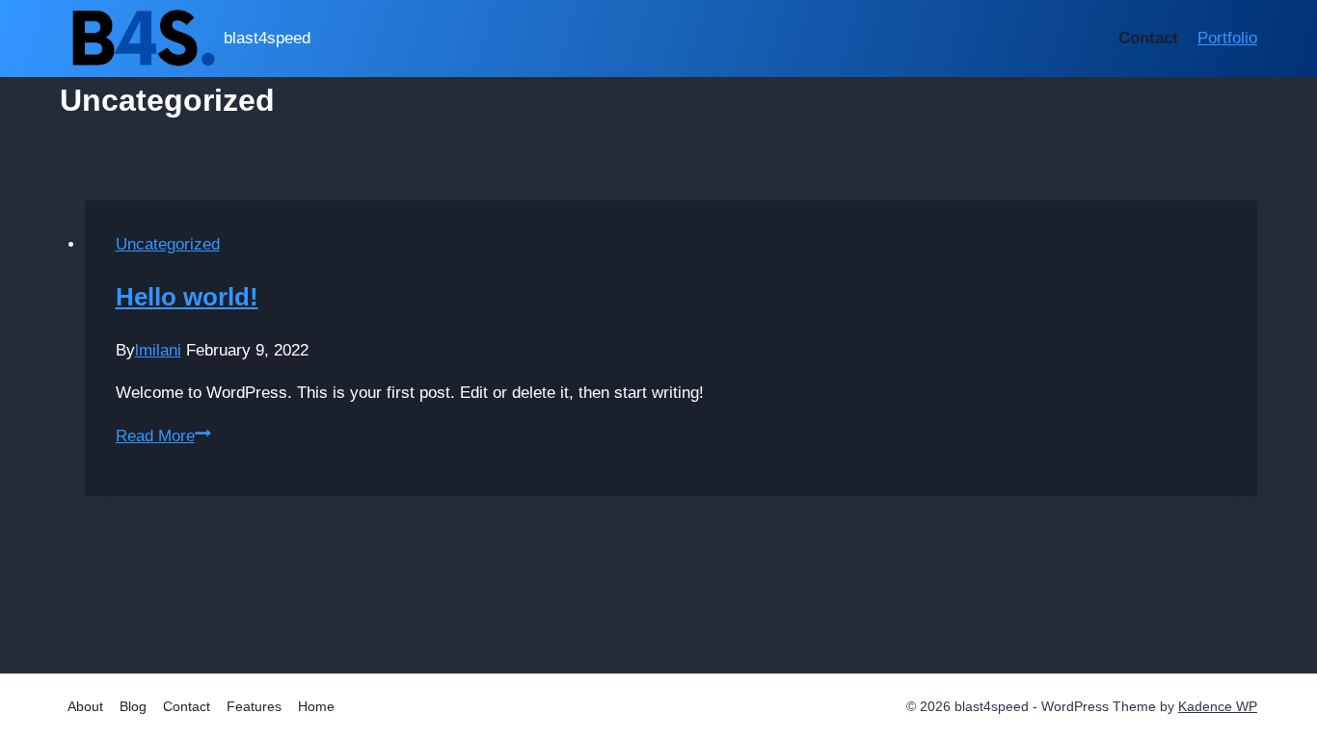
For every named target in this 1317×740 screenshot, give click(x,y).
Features (254, 706)
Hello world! (187, 296)
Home (316, 706)
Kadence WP (1217, 706)
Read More (163, 436)
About (85, 706)
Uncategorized (168, 244)
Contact (1148, 38)
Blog (133, 706)
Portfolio (1227, 38)
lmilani (158, 350)
